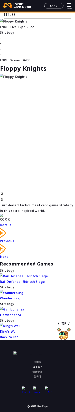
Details (5, 225)
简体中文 (37, 371)
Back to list (9, 337)
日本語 (37, 362)
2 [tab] (2, 193)
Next (4, 257)
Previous (7, 241)
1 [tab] (2, 188)
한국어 (37, 376)
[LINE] (49, 390)
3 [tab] (2, 199)
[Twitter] (26, 390)
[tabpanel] (37, 77)
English (37, 367)
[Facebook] (37, 390)
